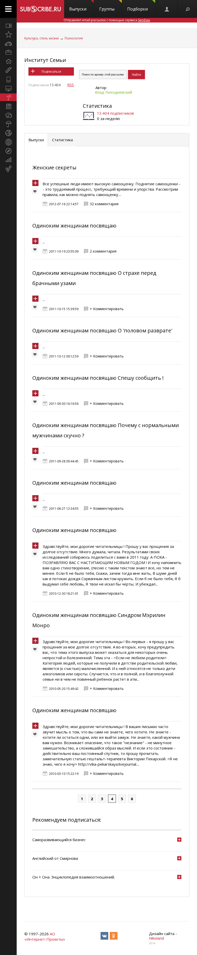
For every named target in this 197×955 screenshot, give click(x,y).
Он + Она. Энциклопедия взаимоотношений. (73, 877)
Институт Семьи (45, 60)
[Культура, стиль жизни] (8, 97)
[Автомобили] (8, 43)
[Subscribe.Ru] (40, 9)
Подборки (137, 9)
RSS (70, 84)
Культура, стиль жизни (41, 38)
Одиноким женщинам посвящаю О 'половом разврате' (102, 330)
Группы (106, 9)
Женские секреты (54, 167)
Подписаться (51, 71)
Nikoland (156, 938)
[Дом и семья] (8, 61)
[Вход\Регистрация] (167, 9)
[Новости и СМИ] (8, 106)
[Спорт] (8, 133)
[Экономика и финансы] (8, 160)
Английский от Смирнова (55, 858)
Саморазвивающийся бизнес (59, 839)
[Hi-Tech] (8, 79)
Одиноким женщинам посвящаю (74, 225)
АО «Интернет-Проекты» (44, 936)
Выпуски (77, 9)
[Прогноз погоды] (8, 124)
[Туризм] (8, 151)
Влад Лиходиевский (113, 92)
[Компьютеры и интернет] (8, 88)
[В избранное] (36, 192)
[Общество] (8, 115)
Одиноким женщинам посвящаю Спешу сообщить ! (98, 377)
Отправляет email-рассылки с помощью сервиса (107, 20)
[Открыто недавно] (8, 34)
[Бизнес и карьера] (8, 52)
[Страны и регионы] (8, 142)
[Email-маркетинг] (8, 169)
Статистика (97, 105)
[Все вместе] (8, 25)
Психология (74, 38)
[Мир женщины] (8, 70)
